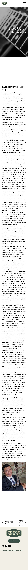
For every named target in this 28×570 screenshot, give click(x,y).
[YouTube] (9, 546)
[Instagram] (3, 546)
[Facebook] (6, 546)
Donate (14, 541)
